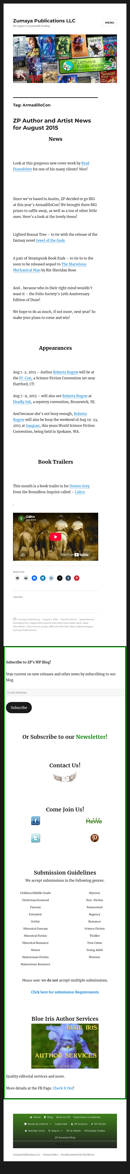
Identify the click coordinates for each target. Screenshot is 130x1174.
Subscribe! (61, 1123)
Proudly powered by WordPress (77, 1154)
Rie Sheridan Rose (65, 626)
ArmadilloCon (20, 623)
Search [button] (55, 1130)
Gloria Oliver (33, 626)
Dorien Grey (80, 486)
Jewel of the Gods (50, 240)
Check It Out (63, 1088)
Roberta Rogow (65, 372)
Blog (50, 1117)
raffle (51, 626)
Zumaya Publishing (29, 619)
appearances (87, 619)
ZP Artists (100, 1123)
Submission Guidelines (86, 1117)
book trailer (76, 623)
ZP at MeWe (73, 1130)
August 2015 (36, 623)
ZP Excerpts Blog (65, 1137)
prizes (44, 626)
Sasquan (33, 425)
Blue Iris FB (63, 1117)
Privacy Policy (50, 1154)
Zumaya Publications (25, 630)
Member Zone (36, 1130)
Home (36, 1117)
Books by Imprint (38, 1123)
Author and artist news (56, 623)
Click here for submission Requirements (65, 992)
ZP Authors (81, 1123)
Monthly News (69, 619)
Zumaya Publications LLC (44, 21)
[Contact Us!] (65, 777)
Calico (80, 492)
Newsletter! (91, 737)
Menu (109, 22)
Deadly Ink (22, 402)
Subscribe (19, 708)
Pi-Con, (25, 378)
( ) (67, 1144)
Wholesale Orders (94, 1130)
